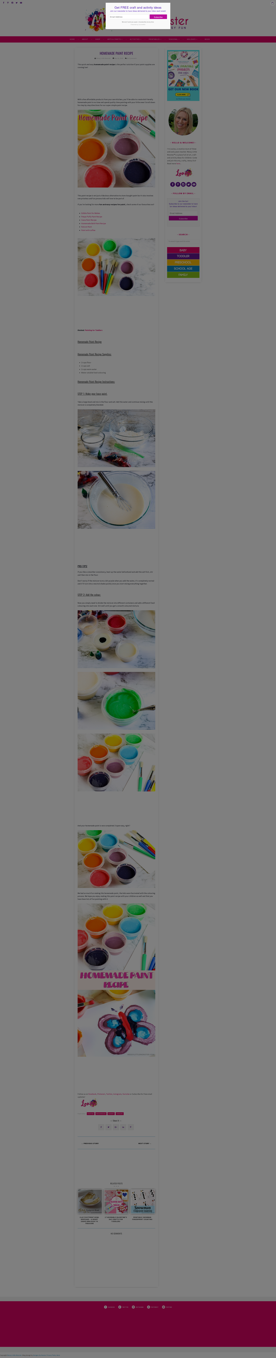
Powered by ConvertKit (138, 24)
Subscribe (158, 17)
